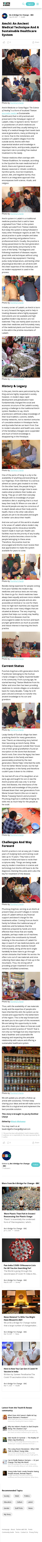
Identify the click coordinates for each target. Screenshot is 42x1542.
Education (7, 1502)
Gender (6, 1508)
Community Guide (8, 1532)
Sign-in (30, 4)
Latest (30, 1502)
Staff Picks (19, 1508)
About (13, 1529)
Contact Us (24, 1532)
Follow (35, 1164)
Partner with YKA (21, 1529)
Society (6, 1496)
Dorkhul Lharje (17, 103)
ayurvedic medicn (9, 113)
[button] (21, 90)
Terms (17, 1532)
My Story (7, 1514)
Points (30, 1529)
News (30, 1508)
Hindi (17, 1496)
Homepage (6, 1529)
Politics (27, 1496)
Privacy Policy (33, 1532)
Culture (19, 1502)
